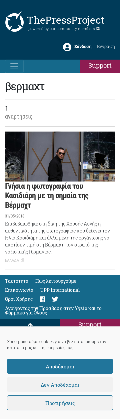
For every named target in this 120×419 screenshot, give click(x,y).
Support (100, 65)
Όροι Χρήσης (19, 299)
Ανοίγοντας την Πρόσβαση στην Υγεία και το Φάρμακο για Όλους (53, 310)
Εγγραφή (106, 46)
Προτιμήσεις (60, 403)
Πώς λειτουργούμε (56, 281)
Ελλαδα (12, 260)
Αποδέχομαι (60, 366)
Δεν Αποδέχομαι (60, 384)
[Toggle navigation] (14, 66)
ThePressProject (66, 19)
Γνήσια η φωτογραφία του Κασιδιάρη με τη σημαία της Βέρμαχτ (46, 196)
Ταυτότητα (16, 281)
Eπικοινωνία (19, 290)
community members (76, 28)
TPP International (60, 290)
